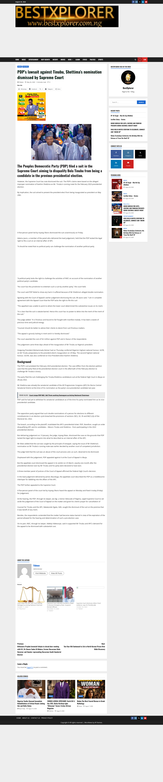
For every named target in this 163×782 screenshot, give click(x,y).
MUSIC (24, 59)
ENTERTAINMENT (33, 59)
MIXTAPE (55, 59)
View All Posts (56, 573)
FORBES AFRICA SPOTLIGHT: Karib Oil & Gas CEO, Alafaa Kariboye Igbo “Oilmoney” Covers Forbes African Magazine (61, 705)
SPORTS (100, 59)
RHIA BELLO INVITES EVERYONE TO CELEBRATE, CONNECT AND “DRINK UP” (117, 221)
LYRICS (85, 59)
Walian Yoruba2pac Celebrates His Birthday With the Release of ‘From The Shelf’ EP (127, 137)
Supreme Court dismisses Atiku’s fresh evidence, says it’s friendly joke (89, 604)
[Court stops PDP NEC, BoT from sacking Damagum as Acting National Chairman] (31, 594)
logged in (30, 667)
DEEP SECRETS (45, 59)
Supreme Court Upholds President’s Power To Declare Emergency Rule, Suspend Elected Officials (60, 605)
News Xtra (126, 204)
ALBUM (78, 59)
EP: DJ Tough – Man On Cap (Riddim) (122, 116)
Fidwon (21, 82)
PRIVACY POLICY (47, 718)
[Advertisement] (81, 41)
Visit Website (40, 573)
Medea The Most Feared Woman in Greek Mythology (91, 702)
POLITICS (92, 59)
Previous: (39, 649)
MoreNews (88, 722)
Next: (84, 646)
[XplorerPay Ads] (31, 106)
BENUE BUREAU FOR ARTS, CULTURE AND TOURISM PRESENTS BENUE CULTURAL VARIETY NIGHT (126, 124)
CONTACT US (35, 718)
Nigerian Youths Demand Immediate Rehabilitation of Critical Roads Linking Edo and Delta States (31, 703)
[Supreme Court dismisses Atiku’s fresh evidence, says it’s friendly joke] (90, 594)
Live (145, 59)
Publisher (51, 711)
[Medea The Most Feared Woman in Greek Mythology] (91, 689)
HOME (17, 59)
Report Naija (22, 708)
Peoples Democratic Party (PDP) (45, 165)
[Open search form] (135, 59)
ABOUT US (26, 718)
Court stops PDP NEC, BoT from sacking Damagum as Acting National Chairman (29, 604)
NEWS (69, 59)
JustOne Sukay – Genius (118, 119)
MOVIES (63, 59)
